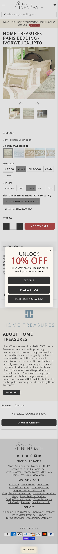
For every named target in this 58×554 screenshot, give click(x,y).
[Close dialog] (49, 250)
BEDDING (29, 280)
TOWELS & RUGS (29, 289)
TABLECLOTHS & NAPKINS (29, 299)
